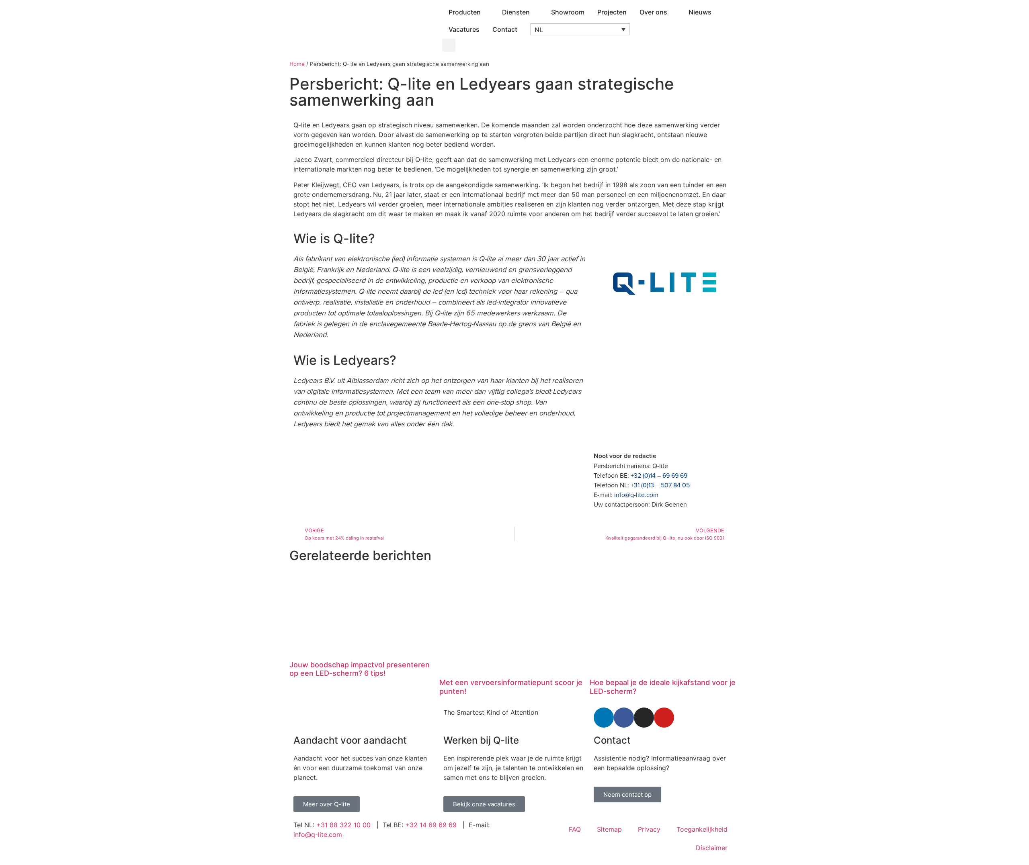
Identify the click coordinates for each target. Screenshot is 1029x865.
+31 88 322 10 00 (343, 825)
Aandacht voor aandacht (350, 740)
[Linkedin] (604, 718)
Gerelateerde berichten (360, 555)
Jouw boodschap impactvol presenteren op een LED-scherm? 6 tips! (359, 669)
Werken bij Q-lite (481, 740)
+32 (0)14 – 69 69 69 (659, 475)
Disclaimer (712, 848)
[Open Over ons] (672, 12)
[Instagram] (644, 718)
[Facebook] (624, 718)
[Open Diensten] (535, 12)
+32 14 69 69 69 (431, 825)
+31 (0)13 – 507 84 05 (660, 485)
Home (297, 64)
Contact (612, 740)
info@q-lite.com (636, 494)
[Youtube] (664, 718)
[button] (580, 29)
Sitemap (609, 829)
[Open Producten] (486, 12)
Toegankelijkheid (702, 829)
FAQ (575, 829)
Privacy (649, 829)
